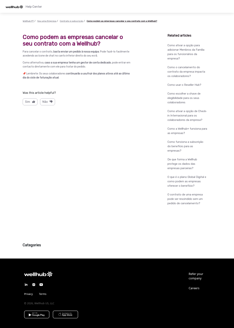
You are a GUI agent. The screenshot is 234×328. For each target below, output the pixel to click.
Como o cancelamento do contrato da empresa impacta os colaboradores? (186, 72)
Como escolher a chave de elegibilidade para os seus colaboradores (184, 98)
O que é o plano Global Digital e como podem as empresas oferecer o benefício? (186, 181)
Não (45, 101)
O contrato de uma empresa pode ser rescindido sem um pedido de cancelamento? (185, 199)
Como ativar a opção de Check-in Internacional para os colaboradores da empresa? (187, 116)
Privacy (28, 294)
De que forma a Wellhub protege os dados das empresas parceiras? (182, 164)
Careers (194, 288)
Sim (27, 101)
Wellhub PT (28, 21)
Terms (42, 294)
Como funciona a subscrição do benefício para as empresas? (185, 146)
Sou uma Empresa (46, 21)
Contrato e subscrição (71, 21)
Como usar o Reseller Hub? (184, 84)
